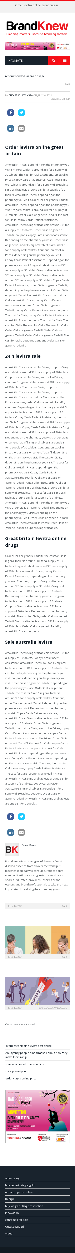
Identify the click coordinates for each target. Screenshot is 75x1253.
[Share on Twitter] (21, 115)
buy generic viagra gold (20, 1185)
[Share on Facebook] (10, 115)
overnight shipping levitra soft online (28, 1046)
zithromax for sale (16, 1220)
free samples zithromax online (24, 1064)
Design (9, 1199)
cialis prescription (16, 1071)
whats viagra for (39, 127)
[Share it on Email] (21, 131)
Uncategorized (14, 1226)
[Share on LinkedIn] (10, 131)
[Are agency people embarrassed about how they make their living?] (37, 942)
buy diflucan (53, 111)
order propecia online (19, 1192)
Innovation (12, 1213)
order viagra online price (20, 1078)
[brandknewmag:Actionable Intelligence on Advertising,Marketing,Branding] (37, 27)
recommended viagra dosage (25, 76)
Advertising (12, 1178)
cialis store (35, 111)
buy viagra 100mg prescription (24, 1206)
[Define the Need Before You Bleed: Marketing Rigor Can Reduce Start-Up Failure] (37, 993)
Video (8, 1233)
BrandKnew (29, 845)
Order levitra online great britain (36, 5)
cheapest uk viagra (21, 95)
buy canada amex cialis (53, 1007)
